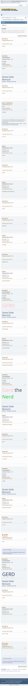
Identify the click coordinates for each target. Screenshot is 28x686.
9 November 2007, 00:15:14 (7, 259)
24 (16, 671)
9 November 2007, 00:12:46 (7, 223)
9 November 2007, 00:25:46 (7, 505)
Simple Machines (19, 681)
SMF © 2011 (13, 681)
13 (25, 669)
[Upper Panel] (25, 18)
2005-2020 (17, 684)
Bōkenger (4, 81)
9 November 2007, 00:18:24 (7, 345)
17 (6, 671)
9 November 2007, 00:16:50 (7, 300)
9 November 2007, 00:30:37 (7, 595)
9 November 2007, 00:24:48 (7, 439)
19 (9, 671)
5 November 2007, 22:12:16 (7, 134)
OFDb (5, 25)
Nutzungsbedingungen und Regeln (14, 679)
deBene (5, 56)
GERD (8, 574)
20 (10, 671)
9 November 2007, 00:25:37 (7, 478)
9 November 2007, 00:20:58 (7, 362)
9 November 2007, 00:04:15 (7, 170)
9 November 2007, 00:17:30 (7, 326)
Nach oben (3, 669)
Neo (4, 146)
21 (12, 671)
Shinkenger (9, 81)
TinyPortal (3, 679)
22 (13, 671)
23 (15, 671)
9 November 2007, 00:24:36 (7, 422)
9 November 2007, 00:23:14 (7, 384)
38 (19, 671)
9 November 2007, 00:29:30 (7, 538)
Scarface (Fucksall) (5, 535)
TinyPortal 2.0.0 (11, 684)
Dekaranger (13, 81)
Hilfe (6, 679)
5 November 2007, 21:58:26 (7, 109)
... (18, 671)
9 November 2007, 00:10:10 (7, 206)
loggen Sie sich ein (5, 2)
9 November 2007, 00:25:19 (7, 456)
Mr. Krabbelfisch (8, 103)
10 (20, 669)
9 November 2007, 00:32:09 (7, 631)
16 (4, 671)
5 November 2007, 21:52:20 (7, 43)
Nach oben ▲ (24, 679)
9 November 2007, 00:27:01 (7, 522)
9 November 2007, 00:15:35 (7, 278)
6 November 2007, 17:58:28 (7, 153)
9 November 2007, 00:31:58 (7, 614)
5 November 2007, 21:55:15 (7, 90)
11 (22, 669)
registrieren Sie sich (15, 2)
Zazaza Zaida (8, 77)
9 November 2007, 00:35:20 (9, 647)
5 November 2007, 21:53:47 (7, 66)
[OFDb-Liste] (8, 61)
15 (3, 671)
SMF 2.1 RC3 (8, 681)
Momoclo (6, 79)
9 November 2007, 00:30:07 (7, 569)
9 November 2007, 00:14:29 (7, 242)
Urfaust (5, 39)
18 (7, 671)
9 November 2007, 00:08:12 (7, 189)
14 (1, 671)
